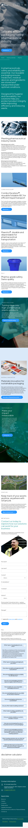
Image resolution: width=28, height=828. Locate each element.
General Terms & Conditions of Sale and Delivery (13, 809)
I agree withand (13, 619)
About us (3, 799)
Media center (4, 805)
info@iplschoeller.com (9, 789)
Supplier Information (6, 807)
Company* (4, 588)
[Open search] (22, 4)
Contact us (4, 811)
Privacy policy (12, 821)
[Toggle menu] (25, 5)
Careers (3, 801)
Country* (3, 575)
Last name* (4, 568)
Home (2, 57)
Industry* (3, 595)
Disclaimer (5, 821)
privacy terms (11, 619)
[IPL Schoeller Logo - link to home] (5, 5)
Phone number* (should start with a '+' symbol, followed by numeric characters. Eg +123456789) (13, 603)
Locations (3, 803)
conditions (20, 619)
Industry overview (11, 57)
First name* (4, 561)
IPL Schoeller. (20, 818)
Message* (3, 610)
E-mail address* (5, 582)
